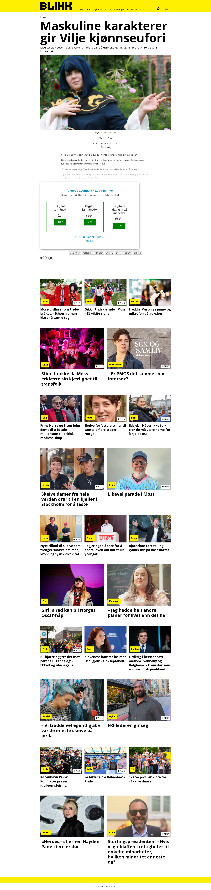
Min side (90, 241)
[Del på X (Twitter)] (105, 147)
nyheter (99, 253)
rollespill (87, 253)
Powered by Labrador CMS (105, 886)
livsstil (109, 253)
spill (118, 253)
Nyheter (97, 9)
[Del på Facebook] (101, 147)
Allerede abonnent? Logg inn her (90, 190)
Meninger (119, 9)
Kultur (108, 9)
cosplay (127, 253)
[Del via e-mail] (109, 147)
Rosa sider (132, 9)
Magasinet (85, 9)
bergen (137, 253)
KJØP (60, 222)
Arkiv (143, 9)
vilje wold (75, 253)
